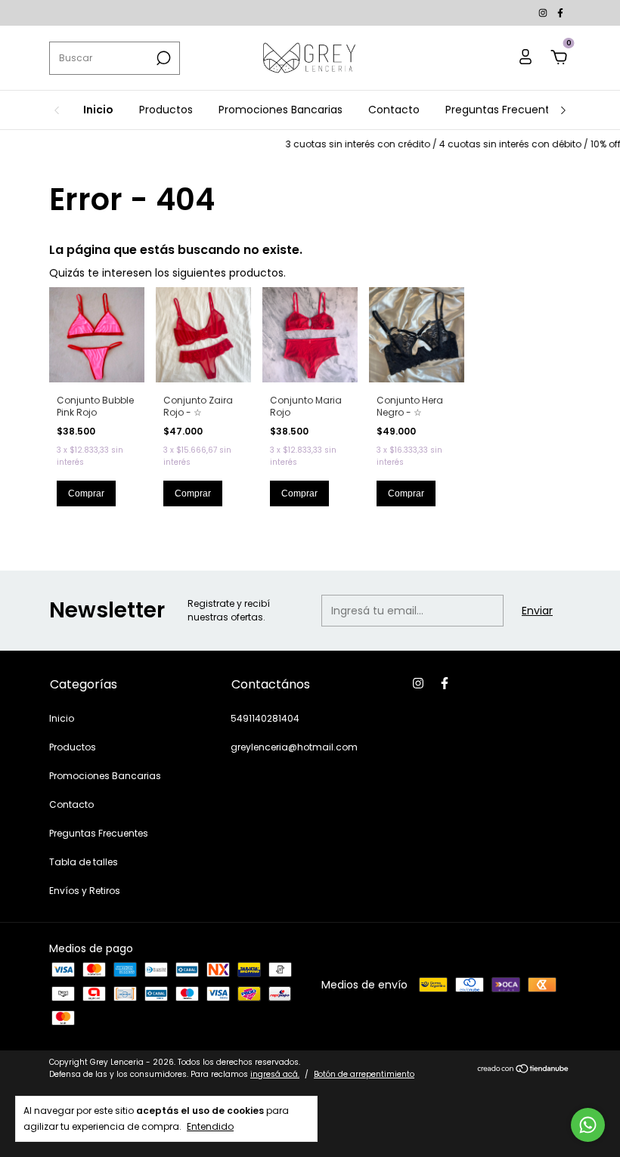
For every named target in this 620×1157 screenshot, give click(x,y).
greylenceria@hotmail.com (294, 747)
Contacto (394, 109)
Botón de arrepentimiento (364, 1074)
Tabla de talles (83, 861)
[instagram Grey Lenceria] (544, 12)
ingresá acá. (274, 1074)
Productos (166, 109)
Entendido (210, 1126)
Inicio (98, 109)
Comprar (86, 493)
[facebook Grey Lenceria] (560, 12)
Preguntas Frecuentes (503, 109)
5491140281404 (265, 718)
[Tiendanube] (523, 1070)
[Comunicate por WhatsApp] (588, 1125)
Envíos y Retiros (84, 890)
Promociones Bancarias (281, 109)
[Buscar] (162, 58)
